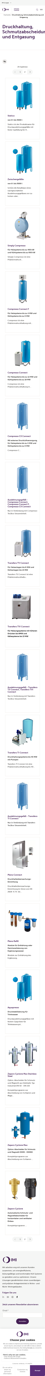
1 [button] (20, 72)
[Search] (37, 9)
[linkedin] (3, 1297)
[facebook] (17, 1297)
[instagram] (12, 1297)
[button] (15, 72)
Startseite (7, 15)
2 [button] (24, 72)
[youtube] (8, 1297)
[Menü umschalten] (41, 9)
